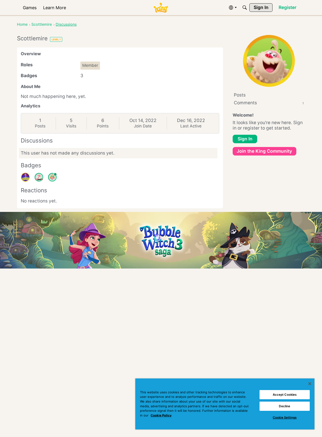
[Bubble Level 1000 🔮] (25, 177)
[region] (224, 403)
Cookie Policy (161, 415)
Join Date (143, 126)
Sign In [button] (245, 139)
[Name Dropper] (38, 177)
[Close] (309, 383)
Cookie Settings (285, 417)
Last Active (191, 126)
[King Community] (160, 8)
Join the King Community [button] (264, 151)
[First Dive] (52, 177)
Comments (269, 102)
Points (103, 126)
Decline (284, 406)
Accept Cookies (285, 394)
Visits (71, 126)
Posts (40, 126)
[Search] (244, 7)
